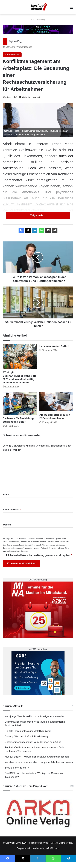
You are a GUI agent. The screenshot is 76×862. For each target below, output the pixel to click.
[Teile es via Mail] (48, 230)
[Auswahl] (71, 9)
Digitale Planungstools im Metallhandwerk (30, 41)
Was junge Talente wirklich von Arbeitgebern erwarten (35, 716)
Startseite (10, 47)
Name (6, 494)
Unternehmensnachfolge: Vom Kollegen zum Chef (33, 742)
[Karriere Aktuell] (38, 7)
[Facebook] (21, 230)
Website (7, 524)
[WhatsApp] (41, 230)
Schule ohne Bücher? (17, 767)
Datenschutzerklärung (12, 542)
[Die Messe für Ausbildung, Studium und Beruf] (20, 403)
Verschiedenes (24, 47)
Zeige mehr (37, 215)
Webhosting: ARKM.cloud (46, 848)
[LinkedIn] (34, 230)
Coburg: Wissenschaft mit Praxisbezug (26, 736)
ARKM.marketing (38, 20)
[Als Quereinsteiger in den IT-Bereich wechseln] (56, 401)
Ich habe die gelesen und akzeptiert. (39, 555)
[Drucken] (54, 230)
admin (8, 97)
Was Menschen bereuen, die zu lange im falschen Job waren (39, 762)
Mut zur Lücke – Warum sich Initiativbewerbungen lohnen (37, 756)
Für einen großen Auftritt (54, 346)
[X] (28, 230)
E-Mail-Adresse (12, 509)
